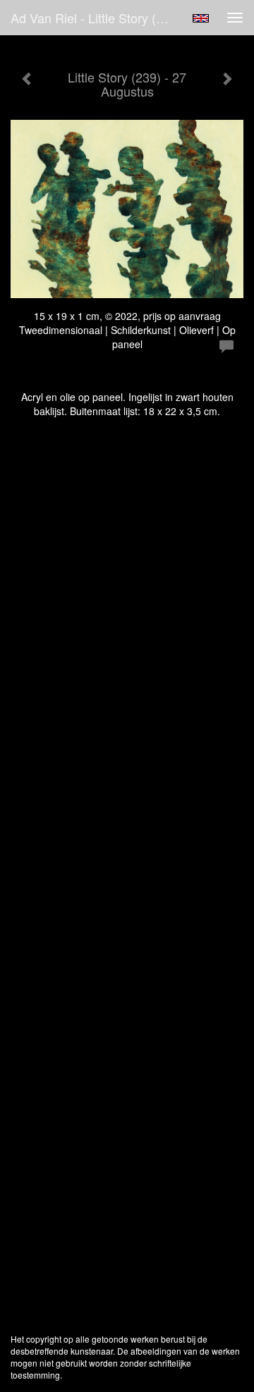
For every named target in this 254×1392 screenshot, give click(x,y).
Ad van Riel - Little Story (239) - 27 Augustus (97, 17)
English (201, 18)
